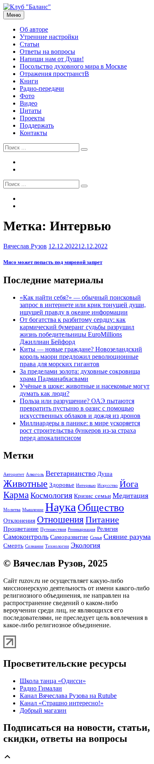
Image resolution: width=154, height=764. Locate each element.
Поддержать (37, 125)
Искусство (107, 485)
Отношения (60, 519)
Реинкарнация (81, 529)
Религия (107, 528)
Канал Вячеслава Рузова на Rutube (68, 695)
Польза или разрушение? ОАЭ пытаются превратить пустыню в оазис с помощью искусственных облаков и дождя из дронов (80, 408)
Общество (101, 508)
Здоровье (61, 485)
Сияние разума (127, 536)
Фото (27, 95)
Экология (85, 545)
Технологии (57, 546)
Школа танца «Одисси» (53, 680)
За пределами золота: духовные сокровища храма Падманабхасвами (80, 375)
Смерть (13, 545)
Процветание (21, 528)
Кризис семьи (92, 496)
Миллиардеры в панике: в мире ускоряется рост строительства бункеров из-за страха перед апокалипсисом (80, 430)
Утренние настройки (49, 36)
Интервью (86, 485)
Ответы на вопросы (47, 51)
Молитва (12, 509)
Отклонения (19, 520)
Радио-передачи (42, 88)
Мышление (33, 509)
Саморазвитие (69, 537)
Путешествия (53, 529)
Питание (102, 520)
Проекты (32, 118)
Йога (129, 484)
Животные (25, 483)
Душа (105, 473)
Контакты (33, 132)
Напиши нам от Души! (52, 58)
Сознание (34, 546)
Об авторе (34, 29)
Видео (28, 103)
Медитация (130, 495)
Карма (16, 494)
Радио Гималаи (41, 688)
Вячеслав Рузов (25, 246)
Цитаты (30, 110)
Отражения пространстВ (54, 73)
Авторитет (13, 474)
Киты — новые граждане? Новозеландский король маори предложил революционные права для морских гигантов (81, 356)
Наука (60, 507)
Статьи (29, 44)
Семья (96, 537)
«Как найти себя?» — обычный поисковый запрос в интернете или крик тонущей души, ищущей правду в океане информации (83, 305)
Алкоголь (35, 474)
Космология (51, 495)
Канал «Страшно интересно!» (61, 703)
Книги (29, 81)
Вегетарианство (71, 473)
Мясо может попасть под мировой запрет (52, 262)
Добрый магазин (43, 710)
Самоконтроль (25, 536)
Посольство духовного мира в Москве (73, 66)
